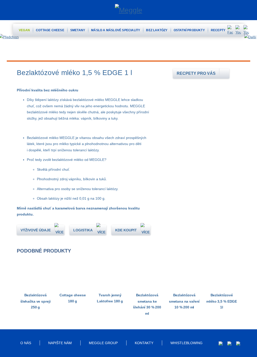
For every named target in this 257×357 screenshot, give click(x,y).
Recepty (218, 30)
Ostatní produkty (189, 30)
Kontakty (144, 343)
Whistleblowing (186, 343)
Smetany (77, 30)
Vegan (24, 30)
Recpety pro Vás (196, 73)
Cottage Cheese (50, 30)
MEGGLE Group (103, 343)
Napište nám (60, 343)
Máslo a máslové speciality (115, 30)
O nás (25, 343)
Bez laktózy (156, 30)
